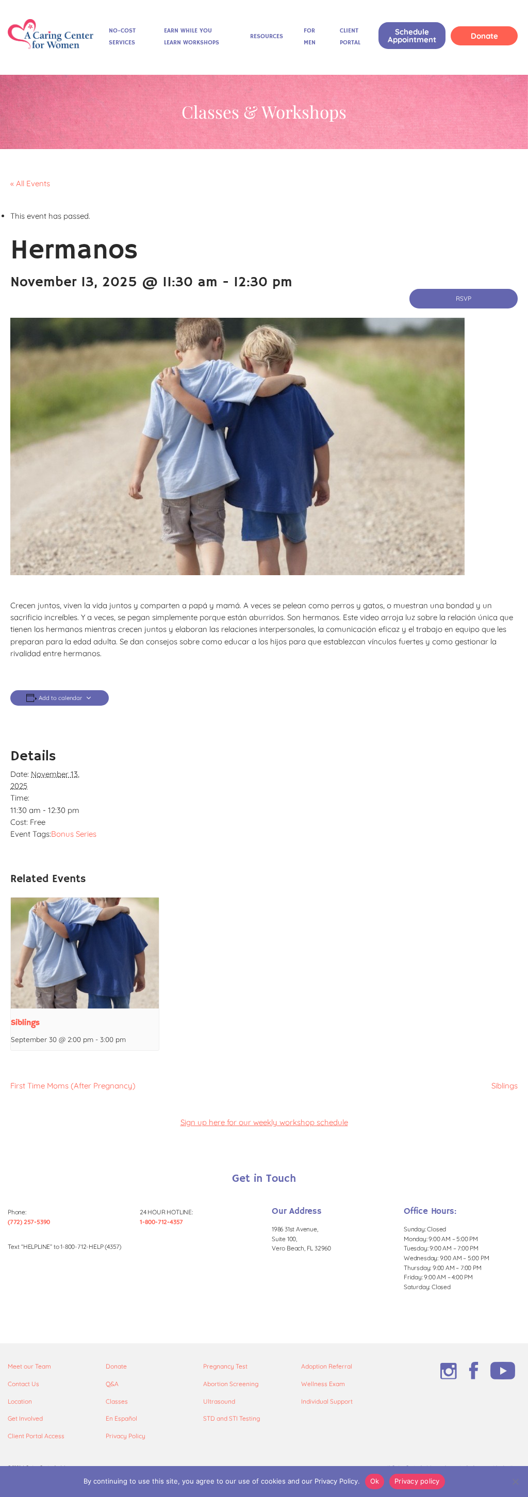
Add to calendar (60, 698)
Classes (117, 1401)
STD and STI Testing (231, 1418)
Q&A (112, 1384)
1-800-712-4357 (161, 1222)
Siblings (25, 1023)
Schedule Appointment (412, 35)
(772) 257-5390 (29, 1222)
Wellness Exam (323, 1384)
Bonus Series (73, 834)
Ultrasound (219, 1401)
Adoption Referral (326, 1366)
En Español (121, 1418)
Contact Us (23, 1384)
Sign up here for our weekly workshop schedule (264, 1122)
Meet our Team (29, 1366)
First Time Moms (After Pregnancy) (73, 1086)
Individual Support (327, 1401)
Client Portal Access (36, 1436)
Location (20, 1401)
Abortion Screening (230, 1384)
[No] (515, 1481)
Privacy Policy (125, 1436)
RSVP (463, 298)
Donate (484, 36)
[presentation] (85, 953)
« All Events (30, 183)
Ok (375, 1481)
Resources (266, 36)
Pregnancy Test (225, 1366)
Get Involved (25, 1418)
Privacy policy (417, 1481)
